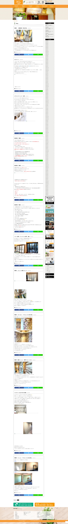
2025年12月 (47, 51)
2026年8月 (47, 40)
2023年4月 (47, 94)
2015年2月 (47, 193)
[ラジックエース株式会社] (49, 264)
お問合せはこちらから (18, 88)
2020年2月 (47, 135)
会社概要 (48, 265)
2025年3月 (47, 63)
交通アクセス (48, 270)
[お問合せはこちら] (50, 201)
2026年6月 (47, 43)
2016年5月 (47, 174)
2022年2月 (47, 113)
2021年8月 (47, 121)
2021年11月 (47, 117)
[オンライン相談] (49, 216)
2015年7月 (47, 186)
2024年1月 (47, 82)
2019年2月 (47, 139)
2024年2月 (47, 81)
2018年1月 (47, 148)
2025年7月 (47, 58)
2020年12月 (47, 132)
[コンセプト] (16, 6)
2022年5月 (47, 109)
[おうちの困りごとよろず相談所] (49, 208)
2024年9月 (47, 71)
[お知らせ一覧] (39, 3)
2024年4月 (47, 78)
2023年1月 (47, 98)
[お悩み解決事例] (51, 6)
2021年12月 (47, 116)
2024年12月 (47, 67)
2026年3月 (47, 47)
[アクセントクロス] (44, 6)
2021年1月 (47, 131)
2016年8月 (47, 170)
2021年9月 (47, 120)
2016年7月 (47, 171)
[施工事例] (30, 6)
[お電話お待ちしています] (23, 506)
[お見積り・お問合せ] (45, 506)
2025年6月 (47, 59)
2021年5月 (47, 125)
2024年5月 (47, 77)
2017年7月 (47, 155)
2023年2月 (47, 97)
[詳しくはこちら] (52, 251)
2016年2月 (47, 178)
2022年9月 (47, 104)
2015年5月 (47, 189)
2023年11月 (47, 85)
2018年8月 (47, 143)
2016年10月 (47, 167)
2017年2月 (47, 162)
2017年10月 (47, 151)
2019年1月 (47, 140)
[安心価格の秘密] (37, 6)
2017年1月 (47, 163)
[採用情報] (49, 256)
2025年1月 (47, 66)
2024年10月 (47, 70)
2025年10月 (47, 54)
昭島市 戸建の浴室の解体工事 (49, 34)
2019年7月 (47, 136)
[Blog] (49, 225)
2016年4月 (47, 175)
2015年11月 (47, 182)
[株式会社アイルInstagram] (49, 277)
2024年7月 (47, 74)
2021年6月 (47, 124)
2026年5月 (47, 44)
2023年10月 (47, 86)
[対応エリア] (43, 3)
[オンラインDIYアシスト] (49, 220)
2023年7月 (47, 90)
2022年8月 (47, 105)
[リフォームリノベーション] (49, 237)
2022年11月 (47, 101)
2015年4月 (47, 190)
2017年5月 (47, 158)
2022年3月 (47, 112)
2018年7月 (47, 144)
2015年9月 (47, 185)
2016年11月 (47, 166)
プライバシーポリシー (49, 267)
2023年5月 (47, 93)
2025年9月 (47, 55)
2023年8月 (47, 89)
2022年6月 (47, 108)
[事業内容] (23, 6)
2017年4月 (47, 159)
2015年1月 (47, 194)
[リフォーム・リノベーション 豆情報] (49, 212)
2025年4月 (47, 62)
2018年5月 (47, 147)
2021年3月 (47, 128)
